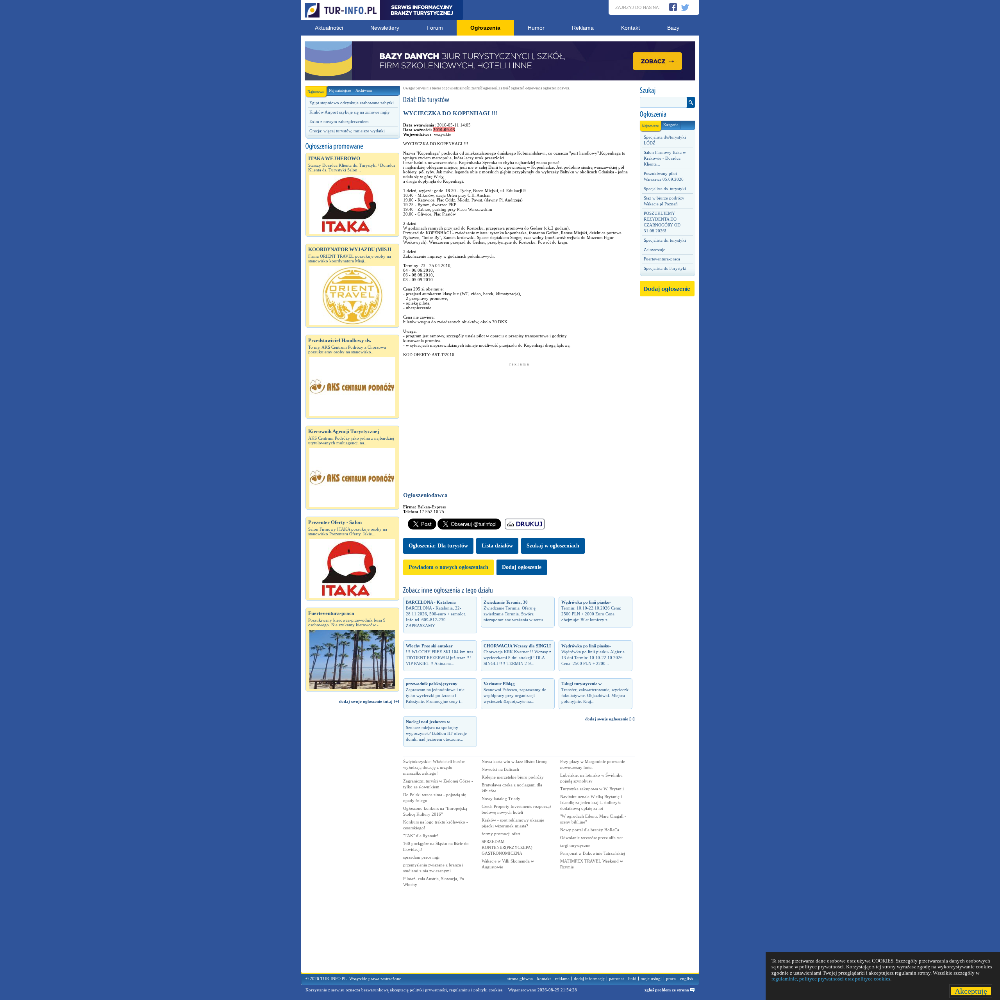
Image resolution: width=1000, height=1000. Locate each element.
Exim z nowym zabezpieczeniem (339, 121)
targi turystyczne (575, 845)
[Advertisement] (352, 842)
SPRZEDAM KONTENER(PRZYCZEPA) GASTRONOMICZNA (507, 847)
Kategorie (670, 125)
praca (671, 978)
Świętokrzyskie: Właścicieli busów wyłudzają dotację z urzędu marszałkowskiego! (434, 767)
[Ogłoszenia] (667, 114)
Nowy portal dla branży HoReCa (589, 829)
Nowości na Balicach (500, 769)
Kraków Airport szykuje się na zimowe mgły (349, 112)
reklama (562, 978)
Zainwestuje (654, 249)
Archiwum (363, 90)
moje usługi (651, 978)
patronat (616, 978)
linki (632, 978)
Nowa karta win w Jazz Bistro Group (515, 761)
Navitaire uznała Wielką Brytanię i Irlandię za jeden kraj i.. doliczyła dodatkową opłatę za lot (591, 802)
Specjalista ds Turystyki (665, 268)
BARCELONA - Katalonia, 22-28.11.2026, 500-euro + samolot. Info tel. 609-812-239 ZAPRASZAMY (436, 614)
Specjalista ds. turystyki (665, 188)
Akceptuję (971, 991)
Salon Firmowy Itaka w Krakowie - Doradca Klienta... (665, 158)
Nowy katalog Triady (501, 798)
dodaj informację (589, 978)
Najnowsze (315, 91)
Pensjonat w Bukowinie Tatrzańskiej (592, 853)
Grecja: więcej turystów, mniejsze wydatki (347, 130)
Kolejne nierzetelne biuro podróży (513, 777)
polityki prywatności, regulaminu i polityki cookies (456, 990)
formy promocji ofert (501, 833)
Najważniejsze (340, 90)
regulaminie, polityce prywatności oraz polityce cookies (830, 979)
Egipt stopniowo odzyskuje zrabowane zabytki (351, 102)
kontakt (544, 978)
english (686, 978)
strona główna (520, 978)
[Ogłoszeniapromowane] (352, 146)
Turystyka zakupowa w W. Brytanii (592, 788)
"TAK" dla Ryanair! (420, 835)
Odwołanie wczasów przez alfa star (591, 837)
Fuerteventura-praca (662, 259)
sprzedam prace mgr (421, 857)
